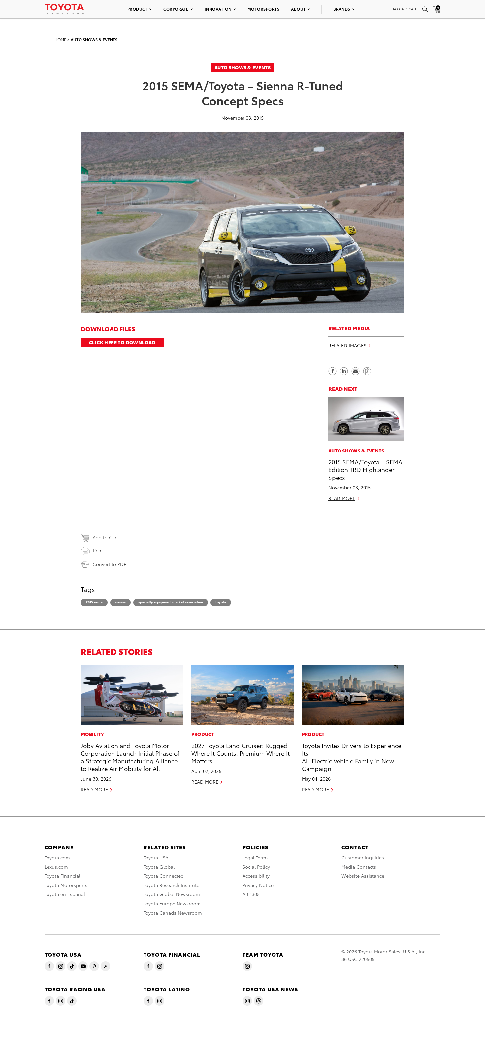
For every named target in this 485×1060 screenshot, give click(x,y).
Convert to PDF (109, 564)
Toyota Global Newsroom (172, 894)
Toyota (220, 601)
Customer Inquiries (362, 857)
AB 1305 (251, 894)
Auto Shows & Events (94, 39)
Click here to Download (122, 342)
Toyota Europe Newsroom (172, 903)
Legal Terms (255, 857)
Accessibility (256, 875)
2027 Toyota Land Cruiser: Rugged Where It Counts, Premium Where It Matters (240, 753)
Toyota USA (156, 857)
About (298, 9)
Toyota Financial (62, 875)
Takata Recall (405, 8)
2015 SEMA (94, 601)
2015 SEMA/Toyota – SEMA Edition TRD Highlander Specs (365, 469)
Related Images (347, 345)
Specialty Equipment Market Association (170, 601)
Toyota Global (159, 866)
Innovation (218, 9)
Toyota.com (57, 857)
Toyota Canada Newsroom (173, 912)
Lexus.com (56, 866)
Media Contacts (358, 866)
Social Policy (256, 866)
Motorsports (263, 9)
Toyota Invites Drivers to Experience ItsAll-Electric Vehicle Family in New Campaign (351, 756)
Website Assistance (362, 875)
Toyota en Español (65, 894)
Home (60, 39)
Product (137, 9)
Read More (341, 498)
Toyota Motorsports (66, 885)
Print (98, 550)
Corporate (176, 9)
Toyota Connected (164, 875)
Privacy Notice (258, 885)
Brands (341, 9)
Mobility (92, 734)
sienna (120, 601)
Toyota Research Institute (171, 885)
